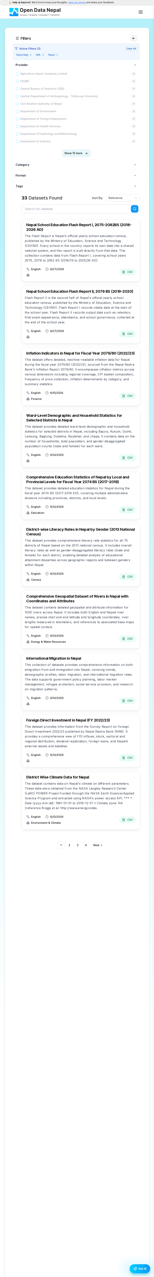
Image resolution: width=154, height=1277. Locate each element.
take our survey (77, 2)
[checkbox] (17, 73)
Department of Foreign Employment (43, 118)
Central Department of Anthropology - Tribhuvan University (59, 96)
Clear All (131, 48)
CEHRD (24, 81)
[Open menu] (141, 12)
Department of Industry (35, 141)
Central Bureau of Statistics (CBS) (42, 88)
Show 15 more (73, 153)
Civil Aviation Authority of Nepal (41, 103)
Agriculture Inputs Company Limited (43, 73)
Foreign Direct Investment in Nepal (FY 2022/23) (68, 720)
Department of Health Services (40, 126)
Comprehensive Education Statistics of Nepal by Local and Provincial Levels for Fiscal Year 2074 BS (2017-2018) (77, 479)
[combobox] (123, 198)
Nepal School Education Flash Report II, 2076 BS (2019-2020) (79, 291)
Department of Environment (38, 111)
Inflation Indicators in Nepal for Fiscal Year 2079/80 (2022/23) (80, 353)
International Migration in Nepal (53, 658)
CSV (130, 272)
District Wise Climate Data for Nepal (57, 777)
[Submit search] (134, 209)
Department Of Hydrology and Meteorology (48, 133)
